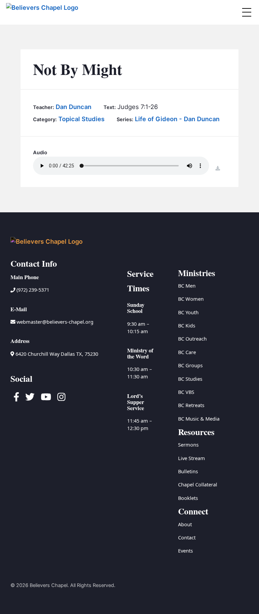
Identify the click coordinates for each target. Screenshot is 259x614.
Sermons (188, 444)
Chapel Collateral (197, 484)
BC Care (187, 352)
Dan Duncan (73, 106)
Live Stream (191, 458)
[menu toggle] (246, 12)
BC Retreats (191, 405)
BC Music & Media (199, 418)
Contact (187, 537)
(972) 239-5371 (32, 289)
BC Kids (186, 325)
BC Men (187, 285)
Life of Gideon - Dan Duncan (177, 119)
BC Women (191, 298)
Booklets (188, 498)
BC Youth (188, 312)
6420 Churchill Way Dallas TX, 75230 (56, 353)
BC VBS (186, 392)
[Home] (43, 12)
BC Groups (190, 365)
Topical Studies (81, 119)
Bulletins (188, 471)
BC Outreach (192, 338)
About (185, 524)
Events (185, 550)
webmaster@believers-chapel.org (55, 321)
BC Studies (190, 378)
